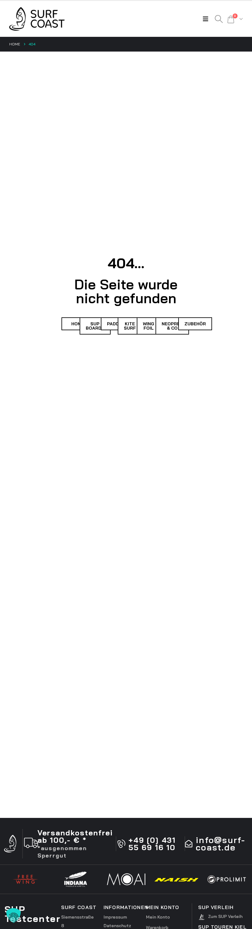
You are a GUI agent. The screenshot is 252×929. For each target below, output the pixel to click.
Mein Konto (158, 917)
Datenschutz (117, 925)
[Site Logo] (37, 19)
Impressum (115, 917)
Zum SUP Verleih (225, 916)
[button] (207, 19)
